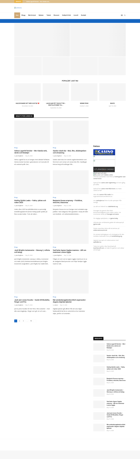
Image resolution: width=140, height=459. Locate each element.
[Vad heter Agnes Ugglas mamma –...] (112, 66)
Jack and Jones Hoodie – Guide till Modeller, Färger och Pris (115, 415)
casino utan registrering (108, 183)
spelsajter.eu (100, 200)
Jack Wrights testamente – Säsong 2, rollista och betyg (115, 391)
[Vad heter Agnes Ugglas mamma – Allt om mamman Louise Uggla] (71, 232)
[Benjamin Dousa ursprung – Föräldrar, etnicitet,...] (56, 66)
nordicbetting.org (117, 236)
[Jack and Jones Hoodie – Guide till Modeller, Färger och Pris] (32, 282)
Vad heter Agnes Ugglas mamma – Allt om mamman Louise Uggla (69, 251)
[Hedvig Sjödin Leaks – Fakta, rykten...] (28, 66)
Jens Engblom (19, 156)
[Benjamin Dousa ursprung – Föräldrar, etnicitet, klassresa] (71, 182)
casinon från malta (105, 194)
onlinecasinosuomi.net (100, 230)
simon (56, 305)
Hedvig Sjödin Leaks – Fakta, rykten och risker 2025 (116, 368)
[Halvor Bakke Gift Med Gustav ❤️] (27, 92)
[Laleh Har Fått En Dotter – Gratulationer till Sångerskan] (56, 92)
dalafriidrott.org (113, 206)
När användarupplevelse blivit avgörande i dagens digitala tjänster (69, 301)
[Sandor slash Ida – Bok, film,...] (98, 39)
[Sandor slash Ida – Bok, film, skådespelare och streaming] (71, 132)
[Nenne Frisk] (84, 92)
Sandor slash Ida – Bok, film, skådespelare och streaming (98, 51)
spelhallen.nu (97, 242)
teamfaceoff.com (98, 248)
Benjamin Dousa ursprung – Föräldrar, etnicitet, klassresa (67, 201)
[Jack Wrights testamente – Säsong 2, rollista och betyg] (32, 232)
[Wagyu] (112, 92)
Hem (17, 15)
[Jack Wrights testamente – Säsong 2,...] (84, 66)
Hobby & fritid (66, 15)
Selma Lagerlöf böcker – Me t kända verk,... (38, 1)
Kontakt (83, 15)
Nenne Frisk (84, 103)
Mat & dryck (32, 15)
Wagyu (112, 103)
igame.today (114, 218)
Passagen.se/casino (113, 214)
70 (31, 321)
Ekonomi (56, 15)
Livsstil (76, 15)
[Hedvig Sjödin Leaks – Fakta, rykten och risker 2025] (32, 182)
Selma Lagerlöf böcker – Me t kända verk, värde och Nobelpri (116, 345)
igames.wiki (96, 224)
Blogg (23, 15)
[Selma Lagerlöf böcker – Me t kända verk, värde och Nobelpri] (32, 132)
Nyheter (41, 15)
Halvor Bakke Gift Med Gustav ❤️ (27, 103)
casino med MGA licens (108, 189)
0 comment (47, 54)
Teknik (48, 15)
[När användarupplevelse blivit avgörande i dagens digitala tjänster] (71, 282)
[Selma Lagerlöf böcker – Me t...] (42, 39)
